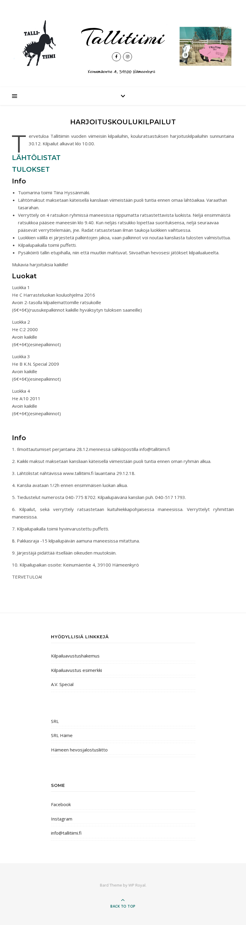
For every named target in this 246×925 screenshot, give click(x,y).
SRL (55, 721)
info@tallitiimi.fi (66, 833)
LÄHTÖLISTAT (36, 158)
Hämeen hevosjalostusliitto (79, 750)
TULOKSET (31, 169)
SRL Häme (62, 735)
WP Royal (137, 885)
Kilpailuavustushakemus (75, 656)
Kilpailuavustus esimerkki (76, 670)
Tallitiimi (123, 37)
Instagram (61, 819)
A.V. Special (62, 684)
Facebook (61, 804)
